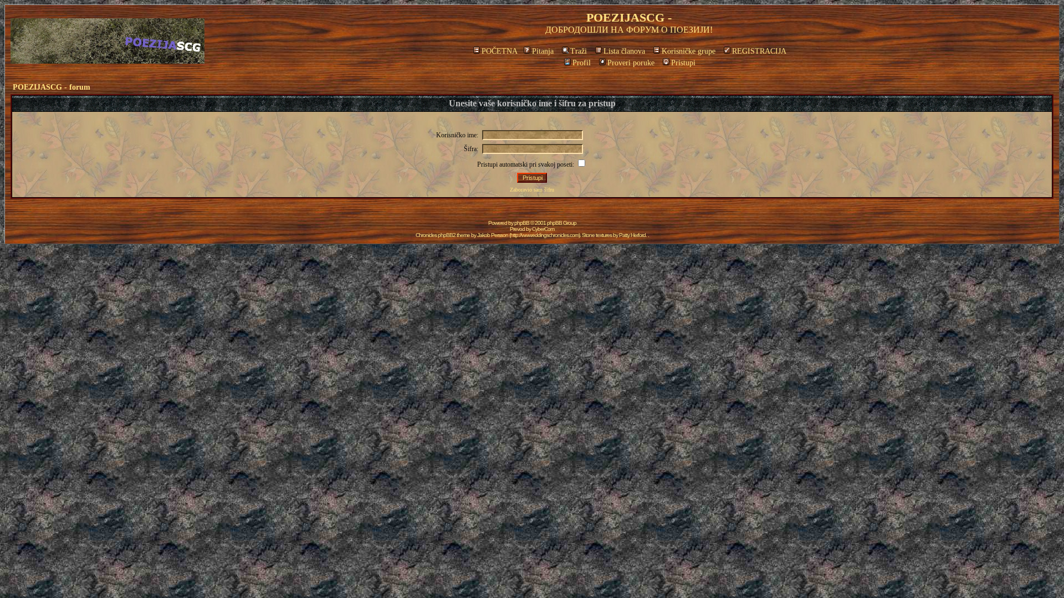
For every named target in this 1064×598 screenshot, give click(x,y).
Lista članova (624, 51)
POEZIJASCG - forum (51, 87)
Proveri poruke (630, 63)
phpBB (521, 223)
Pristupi (683, 63)
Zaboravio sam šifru (532, 190)
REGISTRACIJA (759, 51)
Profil (581, 63)
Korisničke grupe (688, 51)
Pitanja (543, 51)
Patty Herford (632, 235)
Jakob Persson (492, 235)
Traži (578, 51)
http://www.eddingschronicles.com (544, 235)
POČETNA (500, 51)
